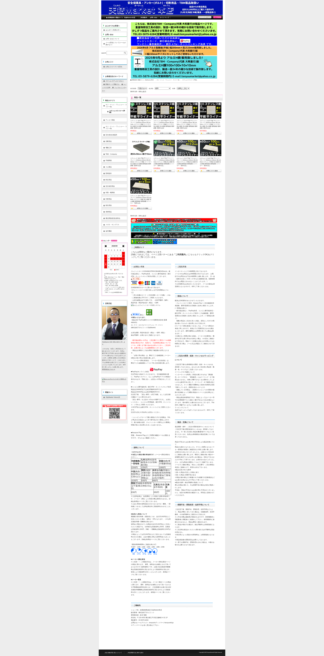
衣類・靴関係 (110, 192)
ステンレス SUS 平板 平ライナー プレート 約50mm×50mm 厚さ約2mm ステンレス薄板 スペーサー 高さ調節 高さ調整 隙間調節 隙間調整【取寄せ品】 (164, 124)
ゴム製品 (109, 167)
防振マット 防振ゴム (113, 84)
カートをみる (217, 17)
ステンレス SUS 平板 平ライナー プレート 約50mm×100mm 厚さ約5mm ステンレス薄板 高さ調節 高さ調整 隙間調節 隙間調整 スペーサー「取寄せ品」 (140, 199)
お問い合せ (154, 17)
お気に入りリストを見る (114, 67)
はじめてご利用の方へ (113, 30)
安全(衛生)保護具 (111, 135)
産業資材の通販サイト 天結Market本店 (121, 17)
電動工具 (109, 148)
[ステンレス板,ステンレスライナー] (141, 148)
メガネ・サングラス (112, 225)
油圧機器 (109, 231)
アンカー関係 (110, 120)
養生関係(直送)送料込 (113, 218)
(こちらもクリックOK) (198, 254)
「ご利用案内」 (181, 254)
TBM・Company (111, 154)
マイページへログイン (204, 17)
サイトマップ (164, 17)
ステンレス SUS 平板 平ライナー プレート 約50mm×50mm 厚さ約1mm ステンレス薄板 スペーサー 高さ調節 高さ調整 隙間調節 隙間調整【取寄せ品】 (140, 124)
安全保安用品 (110, 186)
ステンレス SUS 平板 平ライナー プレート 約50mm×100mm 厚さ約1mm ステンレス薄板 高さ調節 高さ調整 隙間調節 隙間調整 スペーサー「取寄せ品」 (164, 161)
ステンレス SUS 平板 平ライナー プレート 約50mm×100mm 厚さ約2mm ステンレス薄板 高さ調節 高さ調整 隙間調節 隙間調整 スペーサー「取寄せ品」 (187, 161)
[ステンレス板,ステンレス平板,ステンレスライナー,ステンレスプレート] (141, 110)
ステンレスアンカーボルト (115, 81)
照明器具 (109, 173)
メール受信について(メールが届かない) (116, 44)
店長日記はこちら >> (108, 369)
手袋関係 (109, 160)
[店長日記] (114, 339)
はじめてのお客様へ (112, 26)
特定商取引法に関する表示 (135, 652)
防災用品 (109, 180)
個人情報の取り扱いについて (113, 652)
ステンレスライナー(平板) (117, 111)
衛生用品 (109, 205)
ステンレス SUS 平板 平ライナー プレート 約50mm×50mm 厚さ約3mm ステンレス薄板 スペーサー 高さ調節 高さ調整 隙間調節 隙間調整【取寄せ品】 (187, 124)
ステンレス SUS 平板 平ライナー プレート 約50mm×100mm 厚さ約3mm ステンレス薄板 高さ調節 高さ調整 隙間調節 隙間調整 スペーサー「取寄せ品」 (210, 161)
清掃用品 (109, 212)
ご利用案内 (143, 17)
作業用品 (109, 199)
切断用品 (109, 141)
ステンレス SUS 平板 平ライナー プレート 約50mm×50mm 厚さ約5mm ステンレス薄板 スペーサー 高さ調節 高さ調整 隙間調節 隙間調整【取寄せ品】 (210, 124)
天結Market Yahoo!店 (113, 397)
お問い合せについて (112, 39)
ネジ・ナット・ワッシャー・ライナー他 (168, 80)
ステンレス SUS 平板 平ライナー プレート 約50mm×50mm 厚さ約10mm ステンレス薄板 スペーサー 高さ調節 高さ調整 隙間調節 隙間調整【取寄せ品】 (141, 161)
